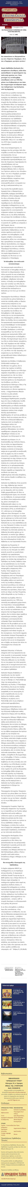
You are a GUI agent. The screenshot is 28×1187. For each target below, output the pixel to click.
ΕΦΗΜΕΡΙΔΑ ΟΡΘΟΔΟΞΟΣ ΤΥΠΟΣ (14, 3)
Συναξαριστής (5, 1119)
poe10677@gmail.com (14, 1100)
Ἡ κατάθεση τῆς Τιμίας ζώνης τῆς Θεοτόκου (18, 992)
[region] (14, 17)
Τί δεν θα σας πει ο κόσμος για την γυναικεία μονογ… (19, 1004)
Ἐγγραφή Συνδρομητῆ (12, 2)
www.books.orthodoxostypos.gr (17, 1092)
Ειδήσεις (8, 27)
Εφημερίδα (4, 1109)
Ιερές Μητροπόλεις (19, 1115)
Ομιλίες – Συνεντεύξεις (7, 1125)
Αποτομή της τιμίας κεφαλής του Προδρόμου (19, 1060)
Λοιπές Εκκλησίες (18, 1117)
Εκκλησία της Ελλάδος (20, 1109)
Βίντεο (15, 1134)
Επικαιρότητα (17, 1121)
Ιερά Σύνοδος (17, 1131)
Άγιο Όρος (16, 1125)
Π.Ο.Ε (20, 2)
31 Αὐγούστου (17, 1034)
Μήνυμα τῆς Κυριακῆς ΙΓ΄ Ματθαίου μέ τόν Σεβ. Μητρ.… (18, 1049)
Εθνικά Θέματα (18, 1119)
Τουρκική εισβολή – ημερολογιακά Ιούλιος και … (19, 1026)
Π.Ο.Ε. (2, 1115)
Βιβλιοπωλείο (5, 1112)
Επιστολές (4, 1131)
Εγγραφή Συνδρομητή (7, 1117)
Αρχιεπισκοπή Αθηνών (20, 1128)
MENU (6, 24)
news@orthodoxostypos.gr (8, 1178)
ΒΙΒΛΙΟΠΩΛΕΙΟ (14, 5)
